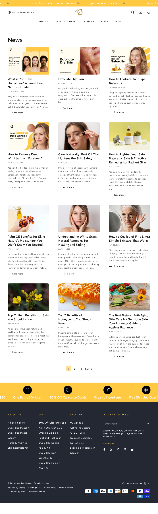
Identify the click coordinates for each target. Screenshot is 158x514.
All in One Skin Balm (50, 428)
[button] (133, 12)
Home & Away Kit (17, 443)
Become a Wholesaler (82, 448)
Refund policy (34, 487)
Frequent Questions (81, 438)
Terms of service (66, 487)
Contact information (36, 491)
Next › (88, 369)
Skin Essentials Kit (18, 448)
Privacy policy (50, 487)
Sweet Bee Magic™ (19, 428)
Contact (74, 453)
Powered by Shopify (16, 487)
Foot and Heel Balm (50, 438)
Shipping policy (18, 491)
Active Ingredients (80, 428)
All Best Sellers (16, 422)
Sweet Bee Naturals (23, 483)
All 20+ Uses (77, 433)
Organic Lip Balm (49, 433)
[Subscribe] (148, 423)
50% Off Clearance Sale (53, 422)
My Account (76, 422)
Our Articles (77, 443)
